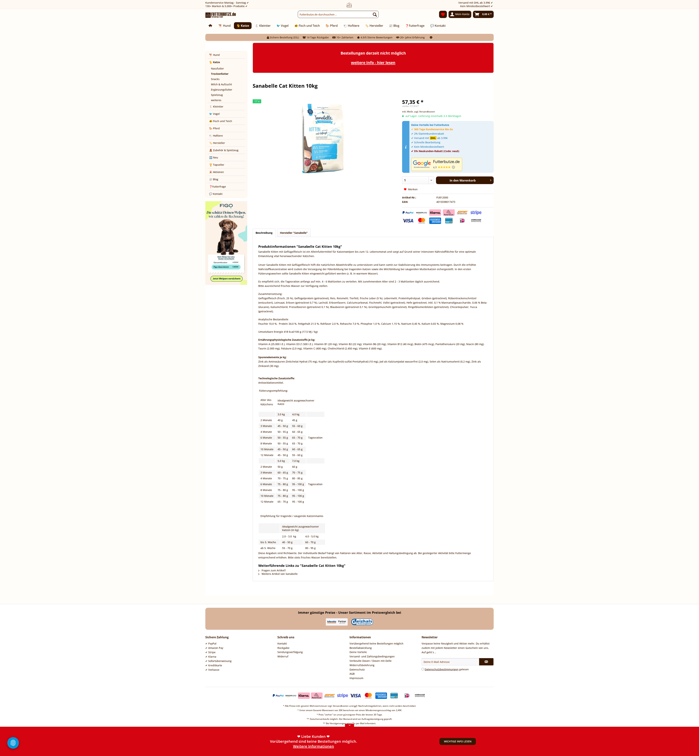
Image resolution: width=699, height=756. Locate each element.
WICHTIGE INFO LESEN (457, 741)
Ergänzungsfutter (221, 89)
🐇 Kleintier (216, 106)
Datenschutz (357, 669)
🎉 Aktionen (216, 172)
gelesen (447, 669)
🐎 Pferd (214, 128)
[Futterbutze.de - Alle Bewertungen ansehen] (451, 164)
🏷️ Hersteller (217, 143)
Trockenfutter (219, 73)
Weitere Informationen (313, 746)
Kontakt (282, 643)
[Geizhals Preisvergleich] (362, 621)
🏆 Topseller (216, 164)
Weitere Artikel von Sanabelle (279, 574)
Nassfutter (217, 68)
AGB (352, 673)
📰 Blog (213, 179)
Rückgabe (283, 648)
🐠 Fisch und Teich (220, 121)
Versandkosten (341, 705)
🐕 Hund (214, 55)
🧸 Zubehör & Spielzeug (223, 150)
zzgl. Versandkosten (424, 111)
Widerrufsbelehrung (362, 665)
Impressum (356, 678)
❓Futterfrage (217, 186)
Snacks (215, 79)
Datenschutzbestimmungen (442, 669)
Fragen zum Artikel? (273, 570)
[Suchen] (375, 14)
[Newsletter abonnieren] (486, 661)
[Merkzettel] (443, 14)
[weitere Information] (431, 37)
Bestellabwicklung (361, 648)
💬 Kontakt (215, 194)
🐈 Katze (214, 62)
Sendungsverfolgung (290, 652)
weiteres (216, 100)
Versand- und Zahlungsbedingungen (372, 656)
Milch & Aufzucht (221, 84)
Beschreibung (264, 232)
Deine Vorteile (358, 652)
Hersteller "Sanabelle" (294, 232)
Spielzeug (217, 95)
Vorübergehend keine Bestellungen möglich (376, 643)
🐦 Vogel (214, 114)
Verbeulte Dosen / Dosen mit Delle (371, 661)
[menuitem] (338, 14)
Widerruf (282, 656)
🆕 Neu (213, 157)
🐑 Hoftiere (216, 135)
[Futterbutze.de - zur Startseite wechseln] (220, 15)
